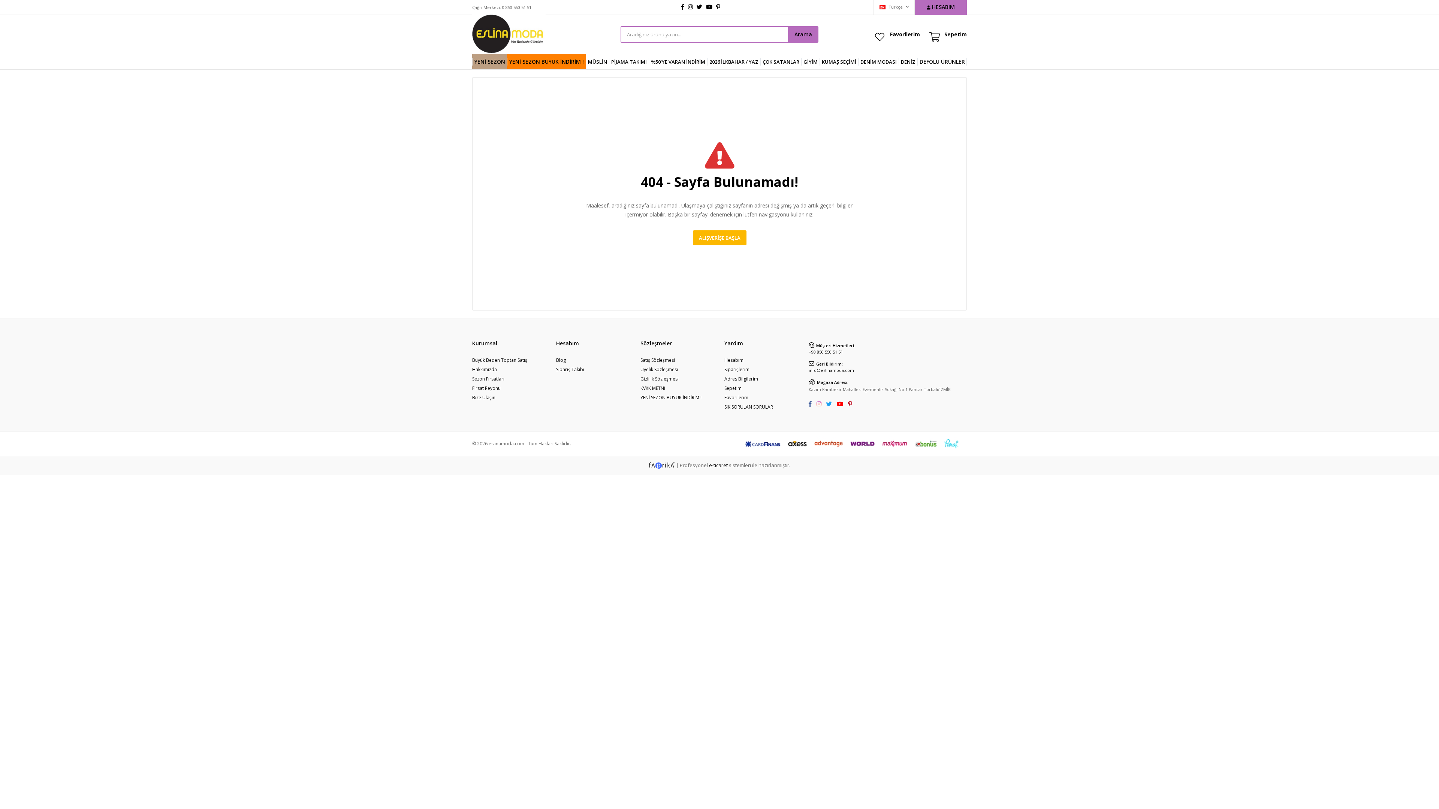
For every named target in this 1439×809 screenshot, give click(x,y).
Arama (803, 34)
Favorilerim (905, 34)
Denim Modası (878, 61)
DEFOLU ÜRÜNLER (942, 61)
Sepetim (733, 388)
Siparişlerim (736, 369)
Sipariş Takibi (570, 369)
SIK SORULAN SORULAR (748, 407)
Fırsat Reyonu (486, 388)
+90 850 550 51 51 (826, 352)
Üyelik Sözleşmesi (659, 369)
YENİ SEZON (489, 61)
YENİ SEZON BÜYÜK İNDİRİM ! (546, 61)
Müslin (597, 61)
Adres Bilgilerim (741, 379)
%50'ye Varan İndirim (678, 61)
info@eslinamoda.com (831, 370)
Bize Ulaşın (483, 397)
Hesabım (733, 360)
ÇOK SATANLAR (781, 61)
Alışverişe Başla (719, 237)
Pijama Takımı (629, 61)
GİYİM (810, 61)
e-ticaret (718, 464)
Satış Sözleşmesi (657, 360)
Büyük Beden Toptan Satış (499, 360)
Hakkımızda (484, 369)
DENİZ (908, 61)
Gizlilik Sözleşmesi (659, 379)
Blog (561, 360)
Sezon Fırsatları (488, 379)
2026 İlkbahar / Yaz (733, 61)
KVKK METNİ (652, 388)
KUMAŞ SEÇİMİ (839, 61)
